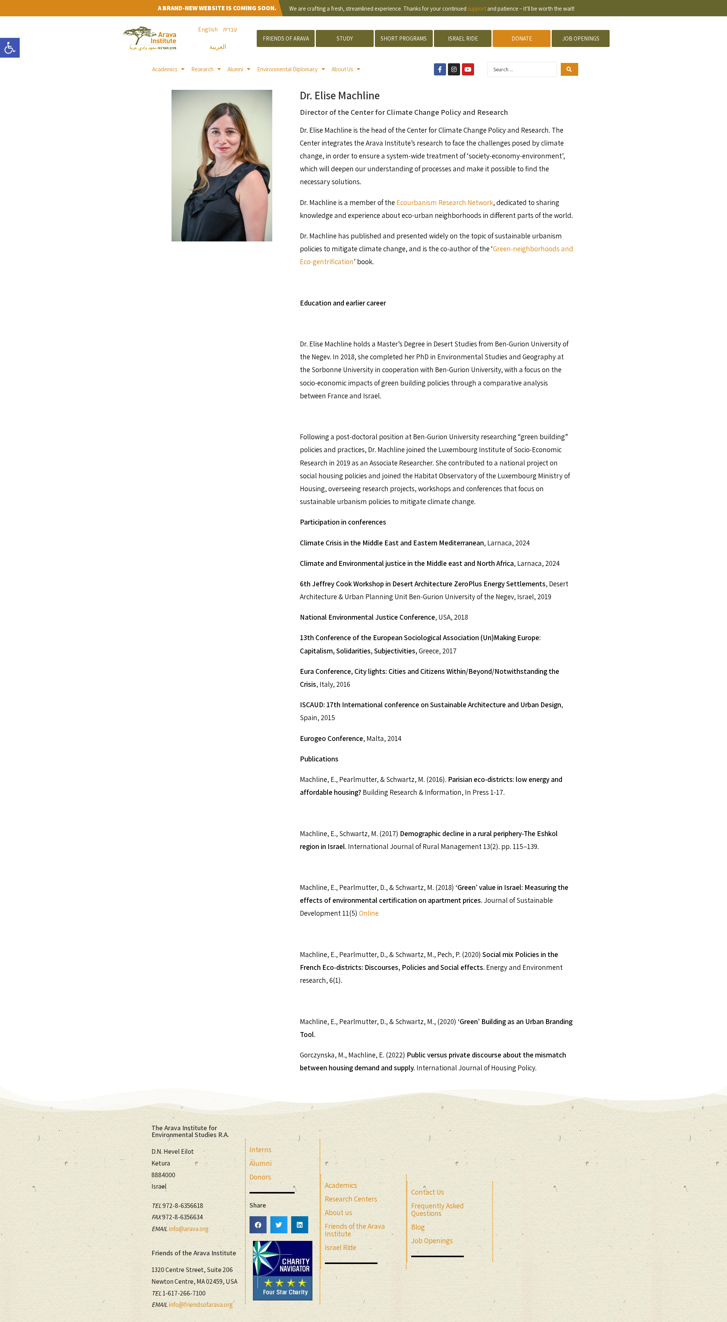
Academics (164, 69)
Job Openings (432, 1240)
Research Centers (351, 1198)
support (477, 8)
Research (202, 69)
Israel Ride (340, 1247)
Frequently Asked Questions (437, 1209)
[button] (258, 1224)
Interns (260, 1149)
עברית (230, 29)
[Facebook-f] (440, 69)
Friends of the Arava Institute (355, 1230)
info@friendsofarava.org (200, 1304)
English (208, 29)
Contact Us (427, 1192)
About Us (342, 69)
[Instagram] (454, 69)
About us (338, 1212)
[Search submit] (569, 69)
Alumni (235, 69)
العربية (217, 47)
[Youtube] (468, 69)
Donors (260, 1176)
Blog (418, 1226)
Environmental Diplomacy (287, 69)
